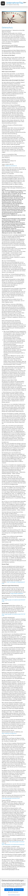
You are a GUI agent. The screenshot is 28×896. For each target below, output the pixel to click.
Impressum (18, 894)
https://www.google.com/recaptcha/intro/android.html (13, 844)
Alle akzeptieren (19, 889)
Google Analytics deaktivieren (16, 593)
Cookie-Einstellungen (13, 892)
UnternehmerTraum (15, 2)
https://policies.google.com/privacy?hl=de (11, 798)
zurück (4, 17)
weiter (24, 17)
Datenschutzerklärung (11, 894)
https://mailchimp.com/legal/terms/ (9, 733)
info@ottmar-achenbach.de (11, 165)
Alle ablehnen (8, 889)
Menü (25, 2)
